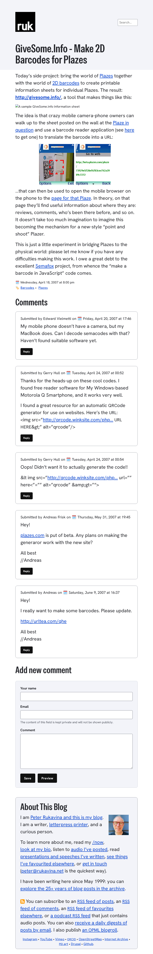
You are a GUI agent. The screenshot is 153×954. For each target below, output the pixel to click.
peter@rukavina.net (42, 871)
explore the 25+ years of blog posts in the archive (72, 888)
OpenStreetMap (90, 939)
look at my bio (35, 849)
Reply (26, 351)
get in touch (94, 864)
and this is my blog (66, 817)
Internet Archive (116, 939)
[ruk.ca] (76, 22)
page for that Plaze (71, 198)
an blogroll (99, 930)
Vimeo (59, 939)
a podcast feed (70, 915)
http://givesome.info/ (38, 97)
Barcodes (27, 288)
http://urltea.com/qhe (44, 621)
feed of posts (95, 901)
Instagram (30, 939)
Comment (27, 730)
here (129, 130)
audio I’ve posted (89, 849)
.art (63, 944)
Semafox (44, 266)
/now (97, 842)
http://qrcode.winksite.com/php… (78, 420)
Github (88, 944)
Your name (28, 688)
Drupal (76, 944)
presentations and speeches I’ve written (62, 856)
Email (24, 706)
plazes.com (32, 535)
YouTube (46, 939)
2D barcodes (65, 83)
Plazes (106, 76)
